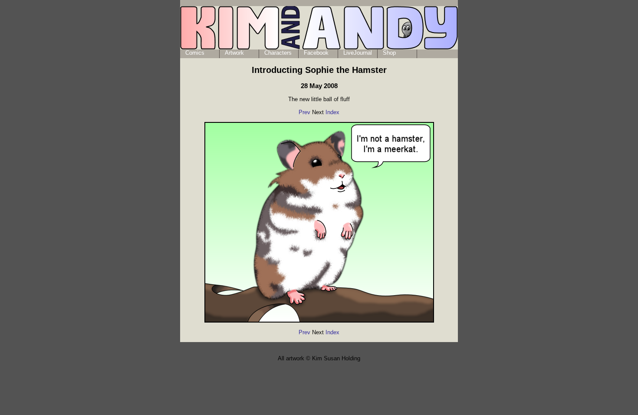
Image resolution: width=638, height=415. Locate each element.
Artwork (234, 52)
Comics (194, 52)
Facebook (316, 52)
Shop (389, 52)
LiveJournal (357, 52)
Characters (278, 52)
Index (332, 112)
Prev (304, 112)
